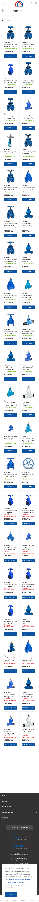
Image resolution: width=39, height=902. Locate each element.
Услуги (5, 818)
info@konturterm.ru (21, 854)
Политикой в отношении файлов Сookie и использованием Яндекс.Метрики (18, 882)
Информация (7, 812)
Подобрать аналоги (11, 523)
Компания (6, 807)
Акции (4, 801)
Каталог (5, 796)
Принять (11, 894)
